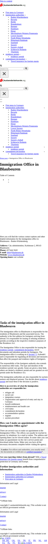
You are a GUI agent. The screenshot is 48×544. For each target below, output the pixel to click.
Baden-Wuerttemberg (19, 17)
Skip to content (6, 1)
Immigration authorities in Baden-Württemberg (24, 474)
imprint (3, 488)
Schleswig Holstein (18, 49)
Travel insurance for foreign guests (25, 61)
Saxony (14, 45)
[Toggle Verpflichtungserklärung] (44, 151)
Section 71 (33, 354)
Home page (4, 158)
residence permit (17, 56)
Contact (3, 496)
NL (40, 540)
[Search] (1, 66)
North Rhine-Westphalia (20, 38)
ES (19, 540)
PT (14, 543)
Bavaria (14, 19)
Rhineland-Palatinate (19, 40)
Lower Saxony (17, 36)
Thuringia (15, 52)
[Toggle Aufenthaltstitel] (44, 147)
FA (3, 543)
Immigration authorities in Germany (19, 477)
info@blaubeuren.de (15, 252)
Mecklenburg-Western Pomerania (24, 33)
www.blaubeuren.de (16, 255)
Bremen (14, 26)
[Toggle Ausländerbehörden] (44, 108)
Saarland (14, 42)
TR (24, 540)
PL (9, 543)
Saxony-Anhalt (17, 47)
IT (29, 540)
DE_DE (5, 540)
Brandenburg (16, 24)
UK (13, 540)
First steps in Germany (15, 12)
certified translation (34, 452)
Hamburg (14, 29)
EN (9, 538)
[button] (25, 15)
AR (45, 540)
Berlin (13, 22)
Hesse (13, 31)
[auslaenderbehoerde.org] (13, 8)
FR (34, 540)
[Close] (4, 74)
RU (19, 543)
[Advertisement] (24, 209)
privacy (3, 492)
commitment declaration (24, 350)
